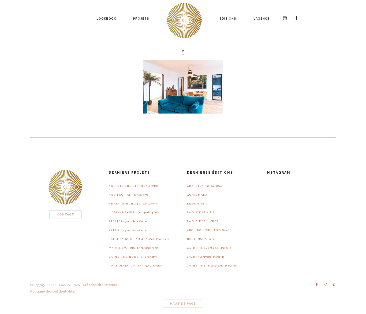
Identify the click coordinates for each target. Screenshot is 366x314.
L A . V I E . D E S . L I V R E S (202, 221)
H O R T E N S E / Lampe (201, 239)
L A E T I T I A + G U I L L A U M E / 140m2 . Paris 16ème (139, 239)
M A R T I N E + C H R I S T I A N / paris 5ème (133, 248)
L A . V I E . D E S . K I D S (200, 212)
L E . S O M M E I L (197, 203)
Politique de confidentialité (52, 291)
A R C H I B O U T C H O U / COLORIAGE (209, 230)
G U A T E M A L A (197, 194)
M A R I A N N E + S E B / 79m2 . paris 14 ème (134, 212)
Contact (65, 214)
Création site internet (100, 285)
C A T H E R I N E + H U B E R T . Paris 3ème (133, 256)
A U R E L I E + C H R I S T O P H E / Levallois (133, 186)
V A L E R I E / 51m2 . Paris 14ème (128, 230)
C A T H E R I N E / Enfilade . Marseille (209, 248)
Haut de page (183, 303)
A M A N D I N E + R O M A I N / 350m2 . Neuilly (135, 265)
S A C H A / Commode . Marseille (206, 256)
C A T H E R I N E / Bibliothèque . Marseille (212, 265)
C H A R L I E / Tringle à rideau (204, 186)
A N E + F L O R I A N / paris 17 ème (128, 194)
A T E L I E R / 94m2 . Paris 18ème (128, 221)
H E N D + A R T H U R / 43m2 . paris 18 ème (133, 203)
